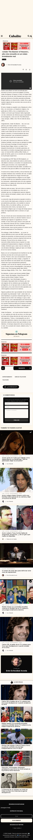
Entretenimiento (7, 376)
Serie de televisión (20, 376)
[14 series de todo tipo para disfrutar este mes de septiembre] (16, 555)
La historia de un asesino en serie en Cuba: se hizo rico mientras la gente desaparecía (15, 791)
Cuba (3, 455)
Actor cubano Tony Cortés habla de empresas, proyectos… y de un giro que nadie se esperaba (16, 534)
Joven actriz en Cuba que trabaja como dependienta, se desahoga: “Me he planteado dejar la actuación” (16, 459)
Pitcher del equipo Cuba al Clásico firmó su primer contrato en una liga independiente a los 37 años (16, 747)
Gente (20, 455)
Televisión (5, 380)
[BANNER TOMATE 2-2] (16, 46)
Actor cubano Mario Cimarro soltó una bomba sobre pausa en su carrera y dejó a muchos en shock (16, 497)
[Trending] (30, 432)
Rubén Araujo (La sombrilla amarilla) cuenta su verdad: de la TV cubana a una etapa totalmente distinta (15, 608)
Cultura (7, 455)
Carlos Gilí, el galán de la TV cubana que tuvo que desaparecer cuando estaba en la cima (16, 646)
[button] (2, 36)
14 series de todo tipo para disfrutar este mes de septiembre (16, 571)
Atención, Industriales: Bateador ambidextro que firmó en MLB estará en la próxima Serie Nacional (16, 769)
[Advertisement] (16, 17)
